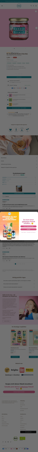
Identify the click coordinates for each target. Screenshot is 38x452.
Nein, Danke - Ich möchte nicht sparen (29, 232)
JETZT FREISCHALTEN (28, 226)
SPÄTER (28, 229)
